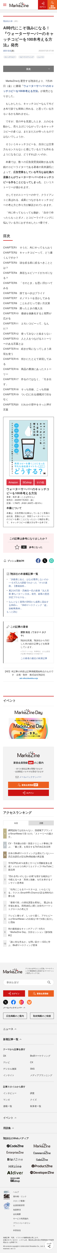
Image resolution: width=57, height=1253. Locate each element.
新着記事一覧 (10, 1039)
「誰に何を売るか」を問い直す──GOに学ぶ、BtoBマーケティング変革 (29, 943)
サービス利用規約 (20, 1218)
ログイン (30, 792)
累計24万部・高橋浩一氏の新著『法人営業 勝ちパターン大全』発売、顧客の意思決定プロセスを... (29, 594)
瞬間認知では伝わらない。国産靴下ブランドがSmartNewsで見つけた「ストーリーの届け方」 (30, 833)
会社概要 (17, 1214)
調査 (32, 1093)
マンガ (6, 1099)
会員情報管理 (19, 1205)
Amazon (13, 482)
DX (4, 1055)
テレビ (6, 1062)
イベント (8, 1117)
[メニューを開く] (5, 4)
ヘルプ (16, 1191)
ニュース (40, 57)
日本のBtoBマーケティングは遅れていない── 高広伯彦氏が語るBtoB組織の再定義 (31, 855)
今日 (16, 823)
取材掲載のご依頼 (42, 1015)
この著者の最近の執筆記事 (34, 658)
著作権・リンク (19, 1196)
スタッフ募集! (19, 1200)
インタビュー (9, 1093)
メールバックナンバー (30, 776)
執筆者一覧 (35, 1106)
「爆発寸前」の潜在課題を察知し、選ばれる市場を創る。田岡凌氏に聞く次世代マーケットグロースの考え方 (30, 906)
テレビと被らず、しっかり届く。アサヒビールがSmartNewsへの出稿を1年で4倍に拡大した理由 (30, 919)
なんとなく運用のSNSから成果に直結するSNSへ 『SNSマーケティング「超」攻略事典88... (29, 605)
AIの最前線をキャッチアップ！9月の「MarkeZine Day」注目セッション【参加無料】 (30, 932)
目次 (28, 68)
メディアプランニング (41, 1075)
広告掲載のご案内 (15, 1015)
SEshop (27, 482)
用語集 (7, 1128)
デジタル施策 (9, 1068)
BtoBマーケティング (40, 1055)
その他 (40, 482)
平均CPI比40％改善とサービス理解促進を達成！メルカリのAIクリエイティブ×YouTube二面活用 (31, 866)
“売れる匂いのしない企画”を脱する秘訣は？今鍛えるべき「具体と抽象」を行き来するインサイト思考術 (30, 879)
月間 (41, 823)
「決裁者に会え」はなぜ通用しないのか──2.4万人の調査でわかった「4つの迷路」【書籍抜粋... (29, 582)
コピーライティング (26, 57)
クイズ (33, 1099)
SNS (32, 1068)
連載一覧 (7, 1106)
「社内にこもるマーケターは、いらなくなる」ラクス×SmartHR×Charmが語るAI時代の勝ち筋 (30, 892)
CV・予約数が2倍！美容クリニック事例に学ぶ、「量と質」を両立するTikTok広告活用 (30, 845)
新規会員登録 (29, 784)
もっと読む (12, 611)
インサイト (8, 1075)
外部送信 (17, 1230)
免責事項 (17, 1209)
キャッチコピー (10, 57)
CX (31, 1062)
